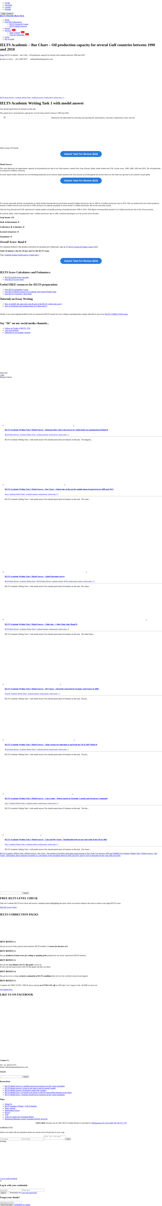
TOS (6, 1115)
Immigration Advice (12, 1110)
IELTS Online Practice (44, 581)
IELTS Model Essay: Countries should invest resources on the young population (35, 1095)
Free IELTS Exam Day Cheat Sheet (18, 294)
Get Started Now (6, 990)
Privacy (7, 1113)
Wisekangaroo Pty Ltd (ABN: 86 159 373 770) (109, 1123)
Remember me (15, 1193)
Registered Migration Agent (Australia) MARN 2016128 (26, 1119)
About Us (8, 1104)
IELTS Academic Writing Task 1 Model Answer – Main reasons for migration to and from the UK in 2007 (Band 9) (51, 745)
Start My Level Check (8, 907)
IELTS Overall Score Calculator (17, 277)
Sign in (3, 1193)
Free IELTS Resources (13, 22)
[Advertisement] (71, 78)
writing (80, 581)
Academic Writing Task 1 (23, 97)
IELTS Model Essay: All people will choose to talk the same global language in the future (38, 1092)
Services (10, 31)
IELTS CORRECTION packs (116, 314)
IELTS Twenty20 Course (18, 24)
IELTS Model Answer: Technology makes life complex (25, 1090)
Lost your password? (29, 1193)
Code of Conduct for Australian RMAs (19, 1117)
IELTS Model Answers (18, 26)
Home (7, 20)
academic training (38, 97)
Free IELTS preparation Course (16, 290)
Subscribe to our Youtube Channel (17, 333)
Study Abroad (16, 33)
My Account (9, 39)
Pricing (7, 28)
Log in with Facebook (8, 1179)
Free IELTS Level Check (14, 279)
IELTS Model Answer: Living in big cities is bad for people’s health (30, 1088)
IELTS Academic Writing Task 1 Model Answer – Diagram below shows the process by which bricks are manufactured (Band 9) (56, 430)
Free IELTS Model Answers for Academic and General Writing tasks (30, 292)
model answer (48, 97)
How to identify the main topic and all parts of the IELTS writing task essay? (33, 304)
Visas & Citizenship (18, 35)
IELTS (66, 581)
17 (94, 581)
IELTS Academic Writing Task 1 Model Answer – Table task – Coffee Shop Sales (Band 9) (41, 624)
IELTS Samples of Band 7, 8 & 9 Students (21, 1106)
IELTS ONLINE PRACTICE (12, 16)
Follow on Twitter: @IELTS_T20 (17, 328)
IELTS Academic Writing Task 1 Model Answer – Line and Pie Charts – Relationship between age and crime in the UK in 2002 (56, 840)
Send (68, 1139)
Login (7, 37)
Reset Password (6, 1205)
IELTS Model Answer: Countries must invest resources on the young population (35, 1086)
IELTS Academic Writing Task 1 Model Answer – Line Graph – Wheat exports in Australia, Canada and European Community (56, 798)
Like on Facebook (11, 330)
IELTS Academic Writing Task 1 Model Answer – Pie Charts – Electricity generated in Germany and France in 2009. (52, 689)
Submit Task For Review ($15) (81, 154)
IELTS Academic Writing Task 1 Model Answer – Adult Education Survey (35, 576)
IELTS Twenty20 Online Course (80, 247)
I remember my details (22, 1205)
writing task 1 (58, 97)
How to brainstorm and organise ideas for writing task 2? (26, 306)
